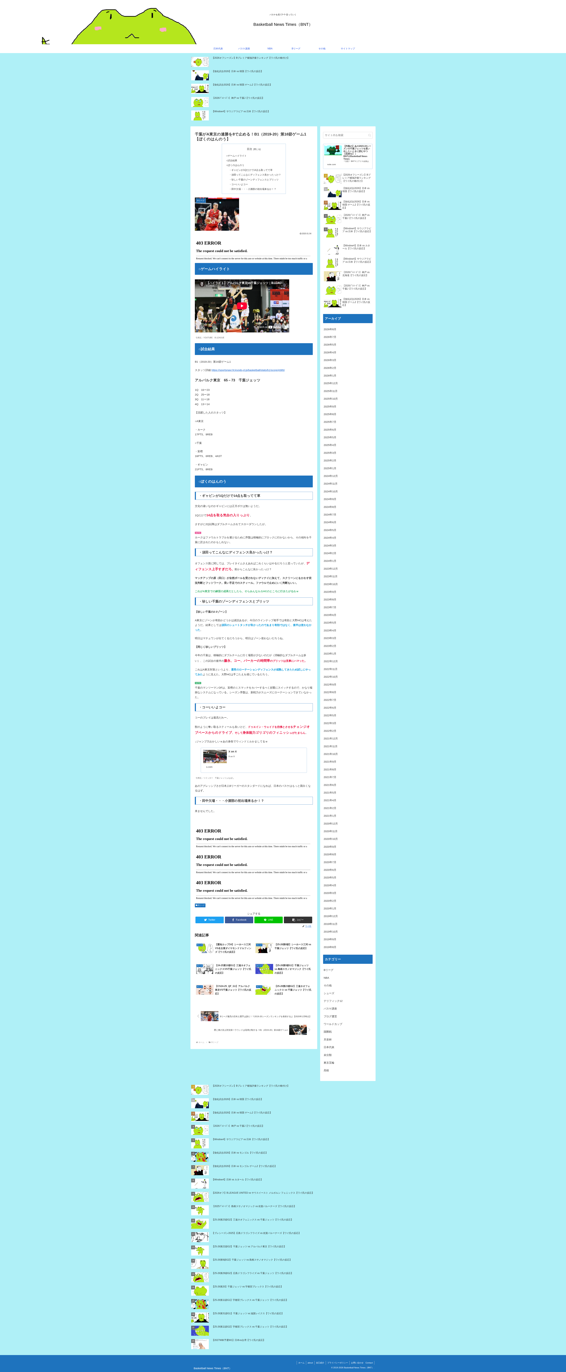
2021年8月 (330, 769)
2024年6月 (330, 522)
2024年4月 (330, 537)
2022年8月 (330, 692)
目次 (249, 149)
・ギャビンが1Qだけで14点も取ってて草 (251, 170)
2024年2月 (330, 553)
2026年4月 (330, 352)
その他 (328, 985)
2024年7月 (330, 514)
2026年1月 (330, 375)
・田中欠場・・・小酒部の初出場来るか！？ (252, 189)
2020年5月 (330, 877)
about (310, 1363)
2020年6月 (330, 869)
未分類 (328, 1055)
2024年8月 (330, 506)
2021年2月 (330, 808)
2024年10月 (331, 491)
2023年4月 (330, 630)
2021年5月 (330, 792)
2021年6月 (330, 785)
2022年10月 (331, 676)
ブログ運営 (330, 1016)
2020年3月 (330, 893)
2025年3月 (330, 452)
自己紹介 (320, 1363)
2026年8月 (330, 329)
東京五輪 (329, 1062)
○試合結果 (231, 160)
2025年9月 (330, 406)
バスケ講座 (330, 1008)
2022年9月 (330, 684)
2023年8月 (330, 599)
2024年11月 (331, 483)
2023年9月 (330, 591)
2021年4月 (330, 800)
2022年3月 (330, 723)
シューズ (329, 993)
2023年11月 (331, 576)
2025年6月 (330, 429)
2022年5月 (330, 715)
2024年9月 (330, 499)
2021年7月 (330, 777)
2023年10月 (331, 584)
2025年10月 (331, 398)
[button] (298, 920)
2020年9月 (330, 846)
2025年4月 (330, 445)
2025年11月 (331, 391)
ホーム (301, 1363)
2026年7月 (330, 337)
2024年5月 (330, 530)
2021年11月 (331, 746)
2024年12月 (331, 476)
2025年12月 (331, 383)
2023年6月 (330, 615)
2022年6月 (330, 707)
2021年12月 (331, 738)
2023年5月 (330, 622)
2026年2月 (330, 367)
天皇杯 (328, 1039)
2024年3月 (330, 545)
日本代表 (329, 1047)
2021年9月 (330, 761)
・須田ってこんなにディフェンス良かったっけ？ (255, 174)
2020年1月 (330, 908)
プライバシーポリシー (337, 1363)
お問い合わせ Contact (362, 1363)
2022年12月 (331, 661)
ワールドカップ (333, 1024)
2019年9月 (330, 939)
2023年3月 (330, 638)
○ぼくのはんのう (235, 165)
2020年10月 (331, 838)
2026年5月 (330, 344)
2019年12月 (331, 916)
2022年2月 (330, 730)
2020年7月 (330, 862)
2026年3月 (330, 360)
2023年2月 (330, 646)
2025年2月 (330, 460)
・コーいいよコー (238, 184)
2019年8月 (330, 947)
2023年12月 (331, 568)
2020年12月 (331, 823)
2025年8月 (330, 414)
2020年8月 (330, 854)
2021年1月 (330, 815)
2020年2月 (330, 900)
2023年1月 (330, 653)
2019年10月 (331, 931)
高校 (326, 1070)
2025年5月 (330, 437)
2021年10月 (331, 754)
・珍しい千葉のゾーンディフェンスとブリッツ (254, 179)
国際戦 (328, 1031)
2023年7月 (330, 607)
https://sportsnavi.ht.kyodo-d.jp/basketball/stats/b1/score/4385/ (248, 370)
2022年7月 (330, 699)
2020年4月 (330, 885)
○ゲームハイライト (236, 155)
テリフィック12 (333, 1000)
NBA (326, 977)
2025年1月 (330, 468)
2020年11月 (331, 831)
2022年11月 (331, 669)
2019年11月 (331, 924)
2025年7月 (330, 421)
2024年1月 (330, 560)
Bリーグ (201, 905)
